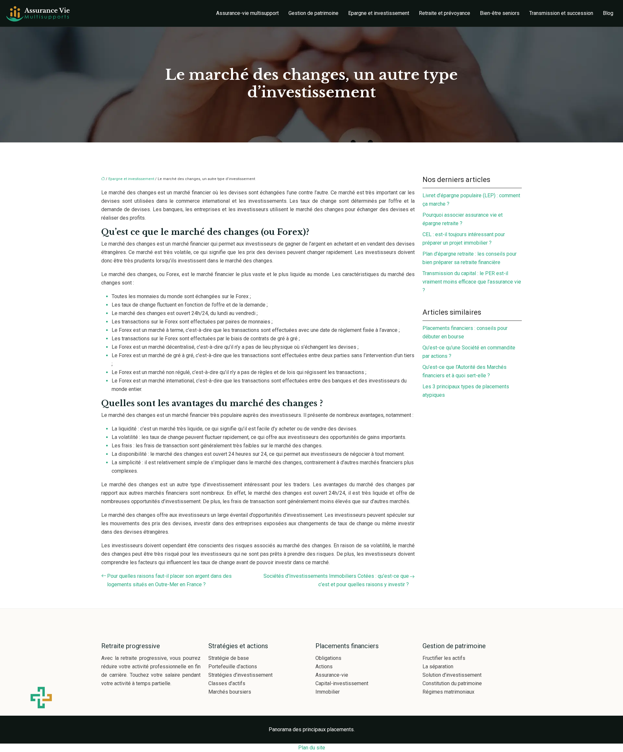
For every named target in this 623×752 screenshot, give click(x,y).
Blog (608, 13)
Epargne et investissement (378, 13)
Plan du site (311, 748)
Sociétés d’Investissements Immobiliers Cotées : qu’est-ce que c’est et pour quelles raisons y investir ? (336, 580)
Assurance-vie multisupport (247, 13)
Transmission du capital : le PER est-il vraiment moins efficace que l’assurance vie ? (471, 281)
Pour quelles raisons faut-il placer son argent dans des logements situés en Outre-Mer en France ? (169, 580)
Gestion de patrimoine (313, 13)
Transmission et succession (561, 13)
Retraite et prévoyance (444, 13)
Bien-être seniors (499, 13)
